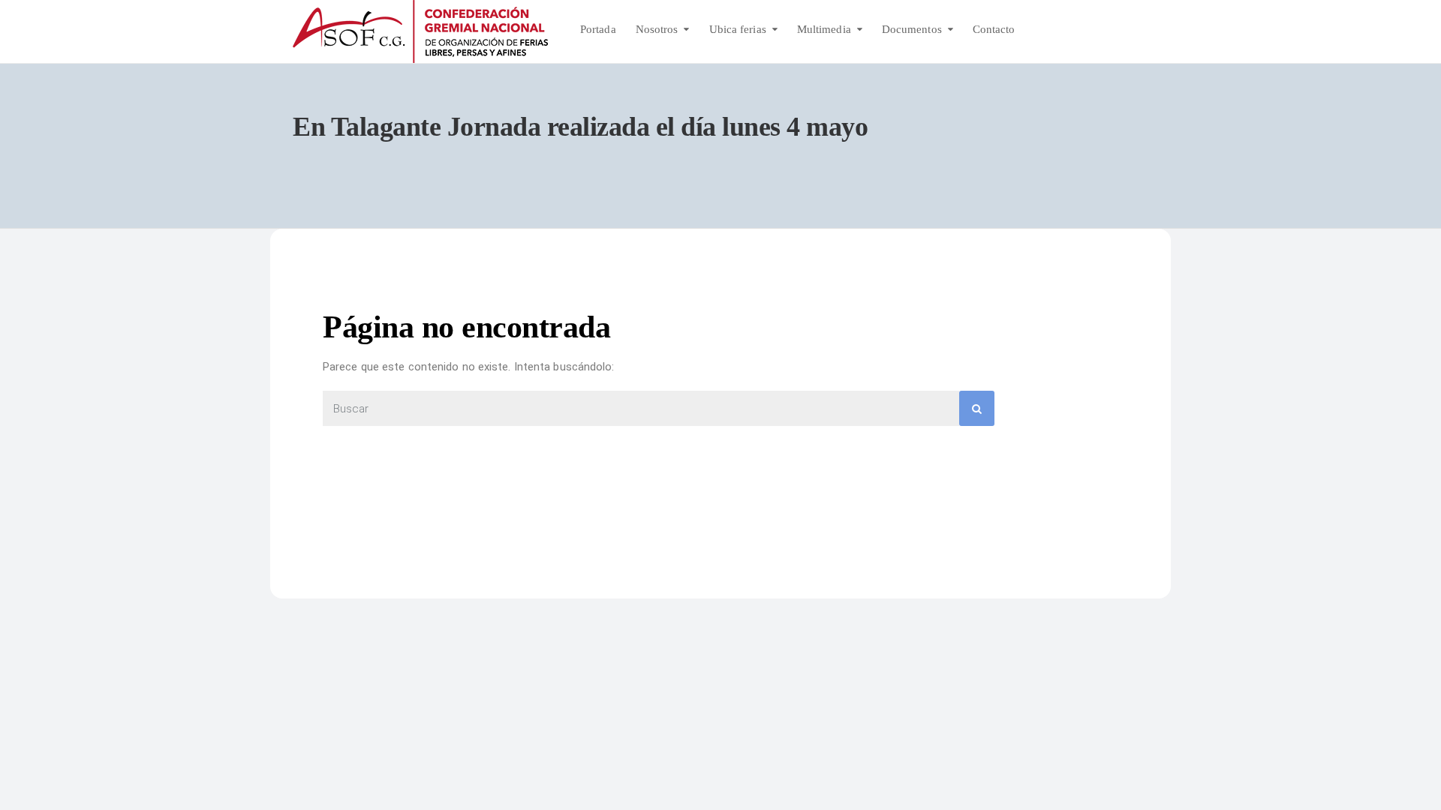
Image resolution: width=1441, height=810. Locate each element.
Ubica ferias (737, 29)
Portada (598, 29)
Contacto (994, 29)
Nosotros (657, 29)
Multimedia (824, 29)
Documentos (912, 29)
